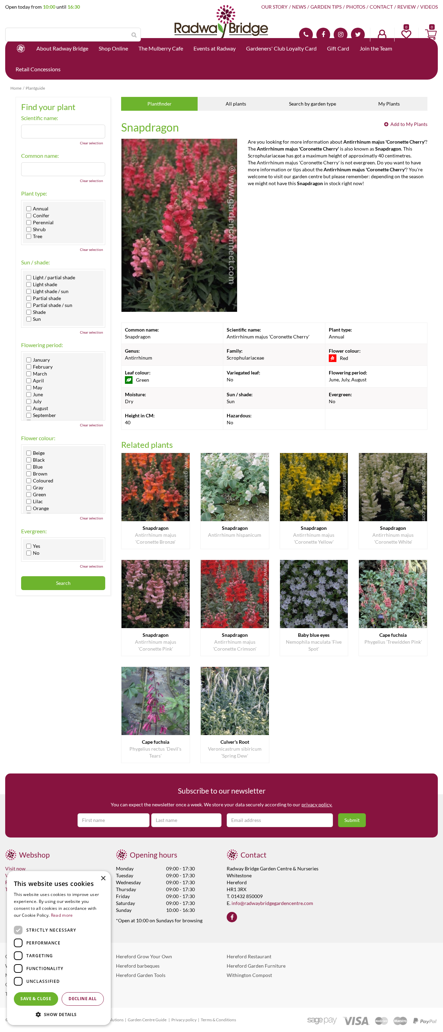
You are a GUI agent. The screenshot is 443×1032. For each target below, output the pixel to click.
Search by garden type (312, 104)
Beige (39, 453)
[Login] (382, 35)
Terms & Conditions (218, 1019)
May (37, 387)
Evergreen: (34, 531)
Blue (38, 466)
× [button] (103, 878)
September (44, 415)
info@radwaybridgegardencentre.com (272, 903)
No (36, 553)
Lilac (38, 501)
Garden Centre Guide (147, 1019)
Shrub (39, 229)
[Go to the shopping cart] (431, 35)
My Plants (389, 104)
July (37, 401)
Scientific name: (39, 118)
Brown (40, 473)
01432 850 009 (306, 35)
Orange (41, 508)
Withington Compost (249, 975)
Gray (38, 487)
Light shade (45, 284)
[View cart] (431, 35)
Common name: (40, 156)
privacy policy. (316, 804)
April (38, 380)
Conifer (41, 215)
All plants (236, 104)
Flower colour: (38, 438)
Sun (37, 319)
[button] (59, 1014)
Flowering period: (42, 345)
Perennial (43, 222)
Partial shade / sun (52, 305)
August (40, 408)
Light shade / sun (51, 291)
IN (340, 35)
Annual (40, 208)
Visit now (15, 868)
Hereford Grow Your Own (144, 956)
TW (358, 35)
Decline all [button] (83, 999)
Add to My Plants (408, 124)
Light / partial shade (54, 277)
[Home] (21, 48)
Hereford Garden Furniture (256, 966)
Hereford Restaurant (249, 956)
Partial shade (47, 298)
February (43, 366)
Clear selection (91, 143)
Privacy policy (184, 1019)
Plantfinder (159, 104)
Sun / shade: (35, 262)
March (40, 373)
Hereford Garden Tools (140, 975)
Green (39, 494)
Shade (39, 312)
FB (323, 35)
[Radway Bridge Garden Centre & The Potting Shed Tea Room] (221, 29)
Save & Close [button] (35, 999)
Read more (62, 915)
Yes (36, 546)
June (38, 394)
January (41, 359)
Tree (37, 236)
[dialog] (59, 948)
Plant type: (34, 193)
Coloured (43, 480)
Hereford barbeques (138, 966)
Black (39, 460)
